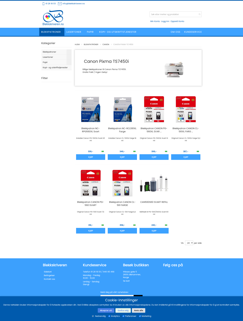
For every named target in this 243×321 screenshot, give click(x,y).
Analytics (115, 316)
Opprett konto (177, 21)
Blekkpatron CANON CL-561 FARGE (122, 204)
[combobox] (176, 14)
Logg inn (165, 21)
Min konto (155, 21)
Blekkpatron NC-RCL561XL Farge (122, 130)
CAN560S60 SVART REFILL (154, 202)
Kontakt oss (49, 279)
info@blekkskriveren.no (74, 3)
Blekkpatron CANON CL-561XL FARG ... (186, 130)
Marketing (146, 316)
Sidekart (48, 271)
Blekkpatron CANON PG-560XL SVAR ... (154, 130)
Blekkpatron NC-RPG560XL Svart (90, 130)
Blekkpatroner (91, 44)
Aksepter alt (106, 310)
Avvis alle (138, 310)
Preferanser (130, 316)
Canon (106, 44)
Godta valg (123, 310)
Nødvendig (100, 316)
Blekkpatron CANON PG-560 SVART (90, 204)
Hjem (77, 44)
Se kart (126, 280)
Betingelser (49, 275)
